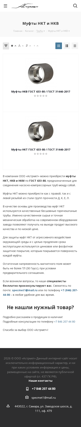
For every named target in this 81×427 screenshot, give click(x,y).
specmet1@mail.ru (24, 290)
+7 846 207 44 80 (64, 321)
